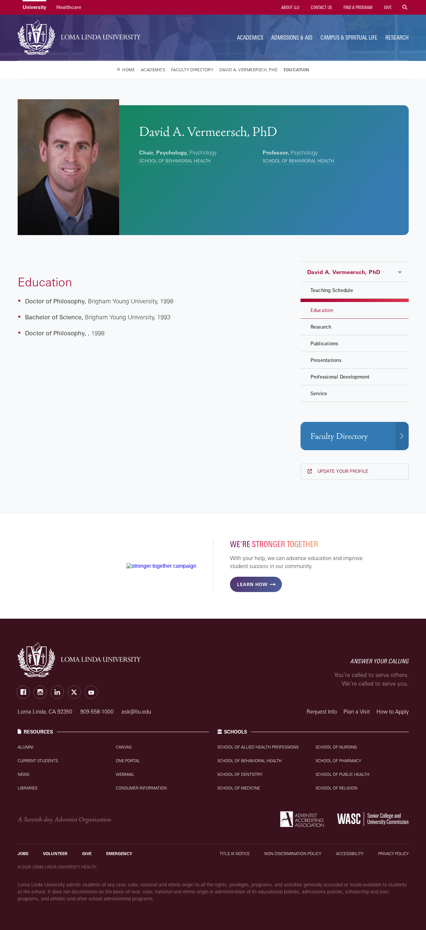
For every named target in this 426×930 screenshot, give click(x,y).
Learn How (252, 584)
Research (397, 37)
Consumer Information (141, 787)
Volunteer (55, 853)
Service (319, 393)
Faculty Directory (339, 436)
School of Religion (336, 787)
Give (387, 7)
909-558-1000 (97, 711)
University (34, 7)
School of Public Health (342, 774)
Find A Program (357, 7)
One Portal (128, 760)
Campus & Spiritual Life (348, 37)
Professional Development (340, 377)
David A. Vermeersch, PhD (343, 272)
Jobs (23, 853)
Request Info (322, 711)
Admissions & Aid (292, 37)
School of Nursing (336, 747)
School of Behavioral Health (175, 160)
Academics (250, 37)
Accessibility (349, 853)
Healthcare (68, 7)
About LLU (289, 7)
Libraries (27, 787)
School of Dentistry (239, 774)
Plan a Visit (356, 711)
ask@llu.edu (136, 711)
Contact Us (321, 7)
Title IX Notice (235, 853)
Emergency (119, 853)
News (23, 774)
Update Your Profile (342, 471)
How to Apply (392, 711)
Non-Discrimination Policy (292, 853)
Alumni (25, 747)
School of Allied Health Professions (258, 747)
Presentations (326, 360)
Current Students (38, 760)
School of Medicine (238, 787)
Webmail (125, 774)
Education (322, 310)
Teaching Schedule (332, 290)
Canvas (123, 747)
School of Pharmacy (338, 760)
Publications (324, 343)
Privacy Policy (393, 853)
